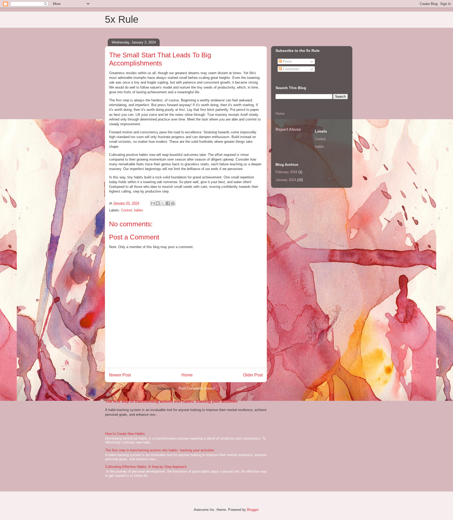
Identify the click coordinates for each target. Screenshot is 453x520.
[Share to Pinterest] (172, 203)
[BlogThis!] (157, 203)
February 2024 (286, 172)
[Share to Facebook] (167, 203)
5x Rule (121, 19)
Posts (287, 61)
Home (187, 375)
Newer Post (120, 375)
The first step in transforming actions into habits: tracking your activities (171, 401)
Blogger (252, 510)
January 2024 (286, 180)
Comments (290, 69)
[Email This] (152, 203)
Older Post (253, 375)
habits (138, 210)
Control (126, 210)
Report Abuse (288, 129)
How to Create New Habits (125, 434)
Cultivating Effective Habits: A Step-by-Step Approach (146, 467)
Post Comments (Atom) (196, 388)
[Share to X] (162, 203)
